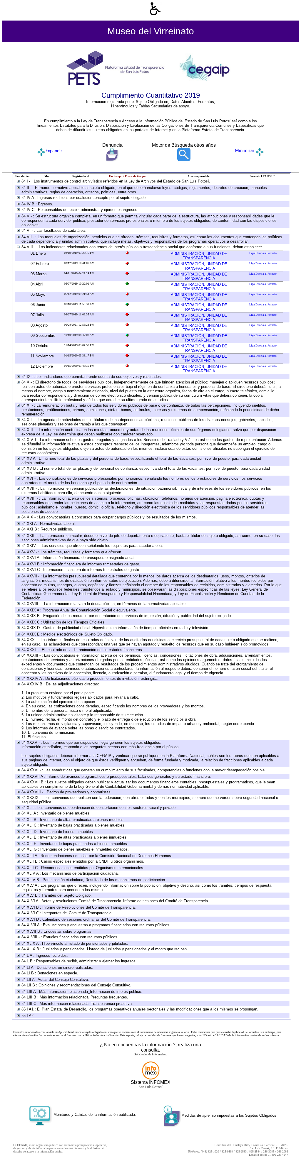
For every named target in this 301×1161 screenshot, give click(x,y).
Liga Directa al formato (263, 253)
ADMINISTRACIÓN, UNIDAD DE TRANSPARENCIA (199, 255)
